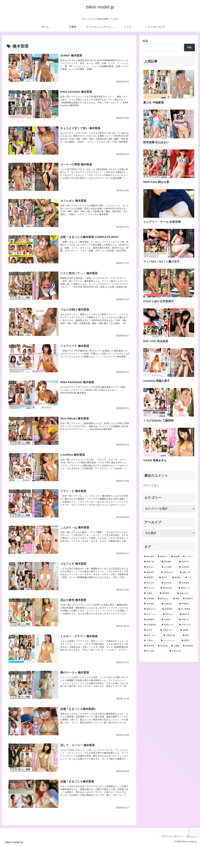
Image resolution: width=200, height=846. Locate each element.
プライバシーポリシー (172, 836)
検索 (145, 41)
